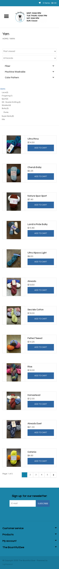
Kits (3, 119)
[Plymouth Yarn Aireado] (13, 287)
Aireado (32, 281)
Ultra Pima (33, 139)
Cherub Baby (34, 167)
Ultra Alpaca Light (37, 253)
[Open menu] (6, 16)
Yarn (12, 39)
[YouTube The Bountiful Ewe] (35, 513)
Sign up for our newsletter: (29, 496)
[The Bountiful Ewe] (36, 17)
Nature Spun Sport (37, 196)
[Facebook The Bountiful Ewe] (12, 513)
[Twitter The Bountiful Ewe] (18, 513)
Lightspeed (7, 564)
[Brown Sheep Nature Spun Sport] (13, 201)
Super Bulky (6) (8, 116)
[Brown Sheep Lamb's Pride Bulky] (13, 230)
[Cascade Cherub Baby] (13, 173)
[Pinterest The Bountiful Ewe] (29, 513)
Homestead (34, 395)
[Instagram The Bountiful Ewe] (46, 513)
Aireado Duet (35, 423)
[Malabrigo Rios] (13, 372)
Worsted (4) (6, 105)
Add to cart (40, 148)
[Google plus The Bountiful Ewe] (23, 513)
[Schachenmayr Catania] (13, 458)
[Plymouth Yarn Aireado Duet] (13, 429)
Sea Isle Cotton (36, 309)
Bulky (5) (5, 108)
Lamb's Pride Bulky (38, 224)
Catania (32, 452)
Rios (30, 367)
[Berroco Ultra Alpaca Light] (13, 258)
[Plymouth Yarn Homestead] (13, 401)
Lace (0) (5, 92)
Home (5, 39)
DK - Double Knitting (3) (11, 102)
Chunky (6, 112)
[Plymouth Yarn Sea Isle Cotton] (13, 315)
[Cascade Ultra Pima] (13, 144)
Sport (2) (5, 99)
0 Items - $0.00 (49, 3)
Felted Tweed (35, 338)
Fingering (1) (7, 96)
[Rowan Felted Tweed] (13, 344)
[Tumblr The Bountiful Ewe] (41, 513)
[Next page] (53, 475)
